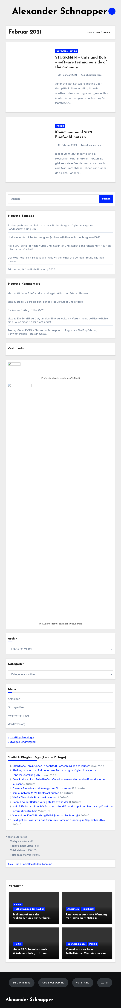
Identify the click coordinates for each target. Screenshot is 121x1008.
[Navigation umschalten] (8, 11)
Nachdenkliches (76, 944)
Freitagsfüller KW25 (32, 310)
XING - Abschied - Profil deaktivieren (34, 797)
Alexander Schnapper (59, 11)
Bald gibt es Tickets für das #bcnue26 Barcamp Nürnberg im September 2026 (58, 820)
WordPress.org (16, 724)
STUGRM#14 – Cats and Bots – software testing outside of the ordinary (81, 62)
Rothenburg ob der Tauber (29, 909)
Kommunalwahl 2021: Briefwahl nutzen (35, 793)
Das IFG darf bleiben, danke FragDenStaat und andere (50, 301)
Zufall (104, 982)
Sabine (12, 310)
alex (10, 293)
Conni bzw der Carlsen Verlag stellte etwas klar (40, 802)
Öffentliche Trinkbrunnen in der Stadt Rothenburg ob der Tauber (50, 766)
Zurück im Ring (22, 982)
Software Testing (66, 51)
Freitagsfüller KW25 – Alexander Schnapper (34, 330)
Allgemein (73, 909)
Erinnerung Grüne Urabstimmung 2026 (31, 269)
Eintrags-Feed (16, 707)
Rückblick (88, 909)
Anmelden (14, 698)
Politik (60, 126)
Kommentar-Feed (18, 715)
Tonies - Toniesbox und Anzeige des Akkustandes (41, 788)
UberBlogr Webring (21, 737)
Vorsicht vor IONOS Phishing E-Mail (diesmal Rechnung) (45, 815)
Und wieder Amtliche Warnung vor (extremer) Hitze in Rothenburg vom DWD (54, 237)
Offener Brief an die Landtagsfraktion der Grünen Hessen (52, 293)
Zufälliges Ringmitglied (22, 741)
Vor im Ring (82, 982)
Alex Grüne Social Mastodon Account (30, 864)
